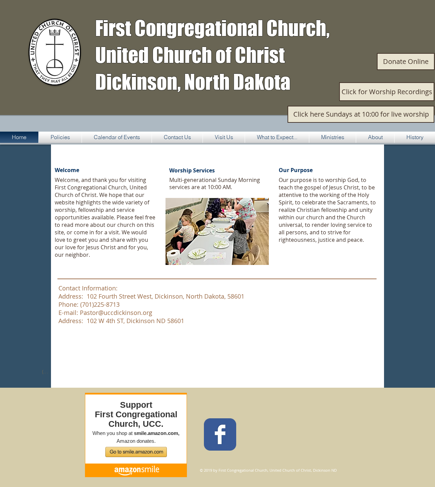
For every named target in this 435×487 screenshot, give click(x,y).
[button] (217, 231)
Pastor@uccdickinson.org (116, 312)
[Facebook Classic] (220, 434)
